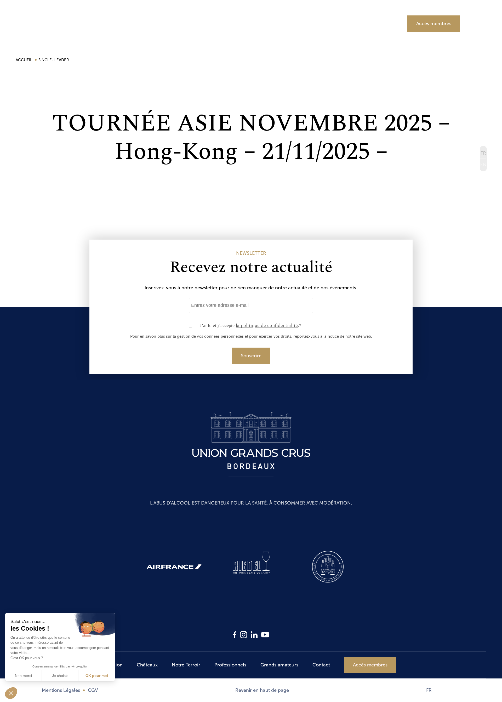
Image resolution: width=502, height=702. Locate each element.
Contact (321, 665)
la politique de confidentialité (267, 325)
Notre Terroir (227, 23)
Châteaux (169, 23)
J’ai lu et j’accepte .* (250, 325)
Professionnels (290, 23)
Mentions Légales (61, 690)
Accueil (24, 60)
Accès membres (433, 23)
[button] (11, 693)
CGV (93, 690)
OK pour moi (96, 675)
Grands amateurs (358, 23)
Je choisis (60, 675)
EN (483, 164)
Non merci (23, 675)
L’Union (118, 23)
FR (429, 690)
